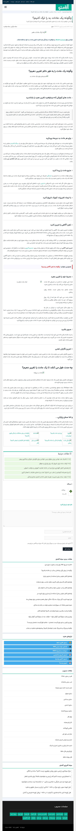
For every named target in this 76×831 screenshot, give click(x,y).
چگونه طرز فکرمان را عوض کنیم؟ (19, 440)
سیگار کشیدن (14, 143)
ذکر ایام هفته (68, 722)
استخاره (27, 1)
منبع (53, 26)
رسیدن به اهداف (60, 40)
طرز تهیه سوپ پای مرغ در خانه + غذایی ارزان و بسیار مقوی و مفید (48, 787)
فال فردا (65, 818)
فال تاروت (33, 814)
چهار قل (69, 717)
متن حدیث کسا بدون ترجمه (64, 688)
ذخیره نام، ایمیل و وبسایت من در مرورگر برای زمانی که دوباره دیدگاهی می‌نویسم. (49, 543)
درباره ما (12, 1)
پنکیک (33, 818)
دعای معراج (68, 694)
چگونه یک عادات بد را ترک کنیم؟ (52, 18)
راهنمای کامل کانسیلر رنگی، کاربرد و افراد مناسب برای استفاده (54, 582)
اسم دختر (23, 1)
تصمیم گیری (29, 248)
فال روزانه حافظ (67, 757)
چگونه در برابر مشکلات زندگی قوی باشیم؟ (19, 434)
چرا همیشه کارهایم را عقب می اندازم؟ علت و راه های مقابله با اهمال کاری (45, 472)
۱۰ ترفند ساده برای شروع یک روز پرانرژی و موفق (54, 464)
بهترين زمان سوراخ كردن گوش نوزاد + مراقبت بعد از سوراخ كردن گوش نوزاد (50, 617)
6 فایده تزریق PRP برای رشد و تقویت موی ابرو (58, 565)
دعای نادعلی (68, 705)
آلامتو (59, 12)
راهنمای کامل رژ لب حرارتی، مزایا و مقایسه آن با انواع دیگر (55, 588)
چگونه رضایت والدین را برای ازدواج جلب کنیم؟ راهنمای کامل (55, 611)
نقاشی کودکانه (67, 728)
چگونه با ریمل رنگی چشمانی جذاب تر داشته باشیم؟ (56, 570)
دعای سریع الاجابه (66, 711)
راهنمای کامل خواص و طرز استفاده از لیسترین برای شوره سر (54, 594)
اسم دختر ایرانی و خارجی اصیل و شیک (60, 746)
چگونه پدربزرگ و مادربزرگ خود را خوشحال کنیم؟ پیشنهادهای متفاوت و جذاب (49, 628)
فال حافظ (32, 1)
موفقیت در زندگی (48, 40)
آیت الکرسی (26, 818)
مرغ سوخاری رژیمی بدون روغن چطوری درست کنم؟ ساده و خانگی (49, 771)
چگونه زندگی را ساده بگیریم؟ (53, 440)
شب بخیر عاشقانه (66, 682)
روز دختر (59, 818)
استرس (43, 183)
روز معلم (45, 818)
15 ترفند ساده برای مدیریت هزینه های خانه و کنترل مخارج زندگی (48, 477)
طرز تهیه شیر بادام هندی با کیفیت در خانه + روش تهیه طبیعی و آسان (47, 792)
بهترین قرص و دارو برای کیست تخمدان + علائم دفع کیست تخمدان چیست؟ (49, 622)
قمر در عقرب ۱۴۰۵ (66, 676)
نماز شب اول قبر (67, 734)
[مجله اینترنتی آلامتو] (64, 7)
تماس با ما (6, 1)
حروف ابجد (13, 814)
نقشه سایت (8, 827)
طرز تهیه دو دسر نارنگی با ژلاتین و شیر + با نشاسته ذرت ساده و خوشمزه (46, 782)
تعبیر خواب (17, 1)
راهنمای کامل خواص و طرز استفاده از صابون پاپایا (57, 576)
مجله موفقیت (6, 26)
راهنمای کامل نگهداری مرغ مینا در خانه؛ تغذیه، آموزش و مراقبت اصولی (46, 468)
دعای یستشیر (68, 699)
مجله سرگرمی (53, 12)
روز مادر (39, 818)
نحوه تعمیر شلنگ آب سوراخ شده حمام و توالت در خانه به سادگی (53, 605)
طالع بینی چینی (42, 814)
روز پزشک (52, 818)
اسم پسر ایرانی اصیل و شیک (63, 740)
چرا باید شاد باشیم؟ (56, 433)
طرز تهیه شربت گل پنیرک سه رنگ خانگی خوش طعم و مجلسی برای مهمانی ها (49, 599)
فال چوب (26, 814)
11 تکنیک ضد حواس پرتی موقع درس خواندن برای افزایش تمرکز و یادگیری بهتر (44, 459)
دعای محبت (51, 814)
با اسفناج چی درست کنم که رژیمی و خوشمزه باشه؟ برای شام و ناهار (47, 776)
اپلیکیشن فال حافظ (66, 751)
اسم (66, 814)
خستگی (49, 176)
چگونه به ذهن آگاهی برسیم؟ (50, 267)
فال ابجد (20, 814)
